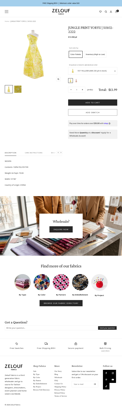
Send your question (107, 328)
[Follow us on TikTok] (106, 386)
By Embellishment (40, 384)
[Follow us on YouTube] (112, 379)
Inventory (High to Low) (95, 54)
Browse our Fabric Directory (61, 303)
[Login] (111, 12)
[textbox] (51, 328)
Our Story (58, 371)
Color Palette (75, 54)
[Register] (95, 384)
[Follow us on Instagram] (112, 373)
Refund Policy (59, 393)
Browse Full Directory (41, 390)
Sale (34, 371)
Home (7, 21)
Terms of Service (60, 396)
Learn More (105, 351)
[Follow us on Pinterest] (106, 379)
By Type (36, 374)
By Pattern (37, 380)
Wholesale (58, 377)
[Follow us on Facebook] (106, 373)
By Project (37, 387)
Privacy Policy (59, 390)
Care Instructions (34, 153)
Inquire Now (61, 229)
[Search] (106, 12)
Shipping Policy (60, 387)
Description (10, 153)
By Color (36, 377)
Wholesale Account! (77, 135)
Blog (56, 374)
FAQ (56, 380)
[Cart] (116, 12)
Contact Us (58, 384)
